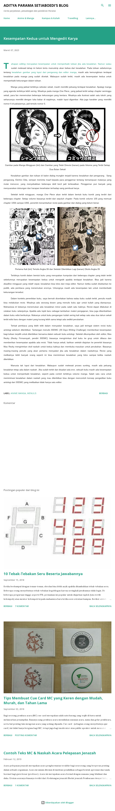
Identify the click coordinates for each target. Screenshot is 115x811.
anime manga (18, 393)
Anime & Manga (26, 18)
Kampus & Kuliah (51, 18)
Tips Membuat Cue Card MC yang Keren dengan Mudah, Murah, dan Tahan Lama (53, 700)
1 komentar (22, 785)
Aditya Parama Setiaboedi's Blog (36, 5)
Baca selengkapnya (100, 606)
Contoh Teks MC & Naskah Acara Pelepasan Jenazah (50, 752)
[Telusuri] (102, 5)
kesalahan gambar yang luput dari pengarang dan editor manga (44, 72)
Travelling (73, 18)
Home (7, 18)
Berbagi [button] (103, 393)
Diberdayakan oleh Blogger (59, 802)
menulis (31, 393)
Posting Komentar (26, 735)
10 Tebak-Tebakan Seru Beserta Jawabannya (43, 573)
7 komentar (22, 606)
